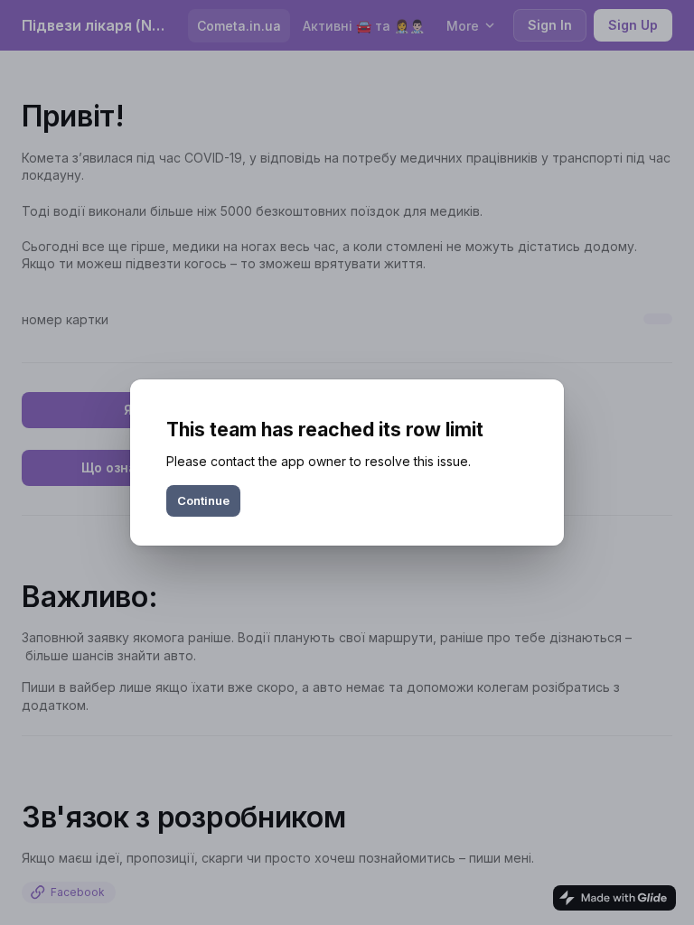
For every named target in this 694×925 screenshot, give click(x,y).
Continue (203, 500)
